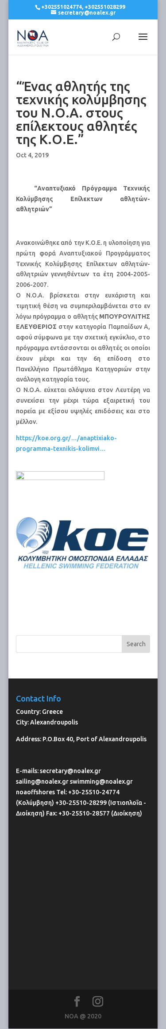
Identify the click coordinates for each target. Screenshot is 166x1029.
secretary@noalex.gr (70, 770)
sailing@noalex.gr (42, 781)
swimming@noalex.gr (101, 781)
